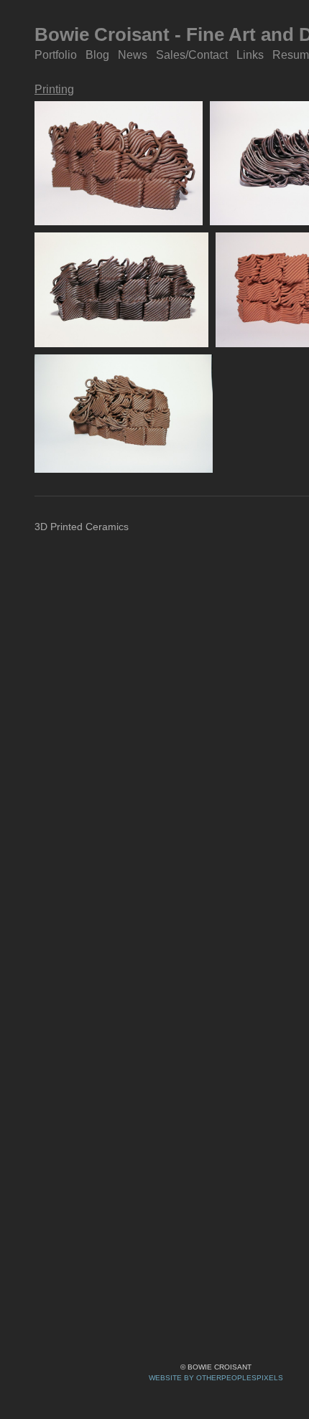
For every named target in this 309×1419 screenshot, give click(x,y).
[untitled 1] (118, 163)
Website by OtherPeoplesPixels (216, 1378)
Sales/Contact (192, 55)
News (133, 55)
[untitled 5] (123, 413)
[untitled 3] (121, 289)
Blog (98, 55)
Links (249, 55)
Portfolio (56, 55)
